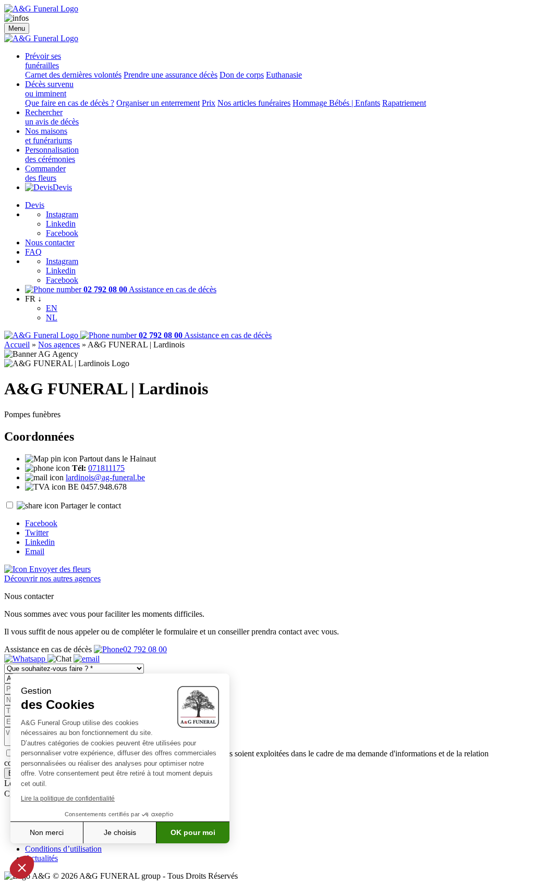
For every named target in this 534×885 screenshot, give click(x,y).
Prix (208, 102)
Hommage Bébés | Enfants (336, 102)
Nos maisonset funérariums (48, 136)
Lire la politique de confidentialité (68, 798)
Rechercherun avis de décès (52, 117)
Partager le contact (90, 505)
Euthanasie (284, 74)
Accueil (17, 344)
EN (51, 308)
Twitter (36, 532)
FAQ (33, 251)
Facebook (62, 233)
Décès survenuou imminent (49, 89)
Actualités (41, 858)
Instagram (62, 214)
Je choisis (120, 832)
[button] (21, 867)
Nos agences (59, 344)
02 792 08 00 (145, 649)
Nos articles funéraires (253, 102)
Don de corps (242, 74)
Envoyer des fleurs (59, 569)
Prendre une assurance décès (170, 74)
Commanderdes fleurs (45, 173)
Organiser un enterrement (158, 102)
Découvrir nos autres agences (52, 578)
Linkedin (61, 223)
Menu (16, 28)
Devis (62, 187)
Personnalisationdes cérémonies (52, 154)
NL (51, 317)
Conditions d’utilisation (63, 848)
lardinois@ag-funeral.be (105, 477)
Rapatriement (404, 102)
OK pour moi (193, 832)
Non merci (47, 832)
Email (34, 551)
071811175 (106, 468)
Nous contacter (50, 242)
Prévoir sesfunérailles (43, 61)
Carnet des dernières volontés (73, 74)
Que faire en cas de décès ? (69, 102)
